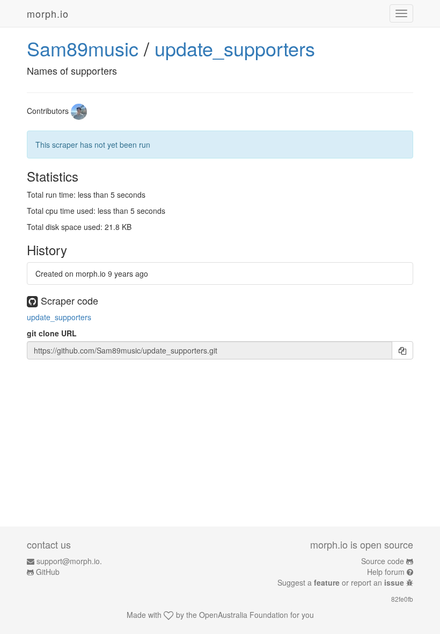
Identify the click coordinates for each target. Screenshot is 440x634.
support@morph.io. (69, 561)
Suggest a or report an (340, 582)
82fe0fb (402, 598)
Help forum (386, 571)
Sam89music (82, 48)
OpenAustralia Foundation (243, 614)
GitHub (48, 571)
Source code (382, 561)
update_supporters (235, 48)
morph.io (48, 13)
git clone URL (52, 333)
